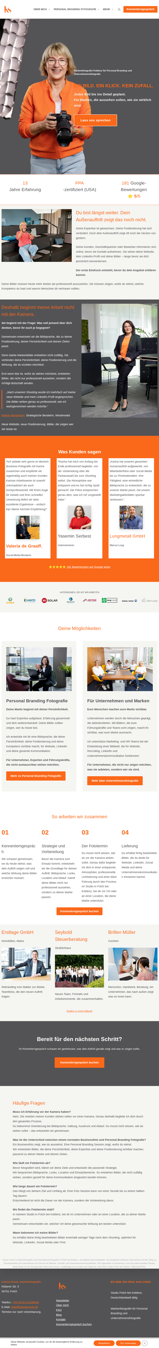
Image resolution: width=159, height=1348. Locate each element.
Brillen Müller (122, 932)
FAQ (59, 1310)
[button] (27, 527)
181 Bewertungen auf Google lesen (88, 567)
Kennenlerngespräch (140, 9)
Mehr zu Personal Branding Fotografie (36, 775)
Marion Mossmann (13, 415)
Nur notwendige (128, 1343)
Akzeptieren (104, 1343)
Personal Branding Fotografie (75, 9)
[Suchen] (119, 9)
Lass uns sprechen (95, 120)
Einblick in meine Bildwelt (79, 1011)
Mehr (106, 9)
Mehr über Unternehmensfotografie (115, 780)
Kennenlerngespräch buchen (79, 911)
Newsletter (62, 1300)
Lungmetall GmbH (127, 536)
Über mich (40, 9)
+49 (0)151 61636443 (25, 1302)
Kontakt (61, 1319)
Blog (59, 1314)
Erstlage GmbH (18, 932)
